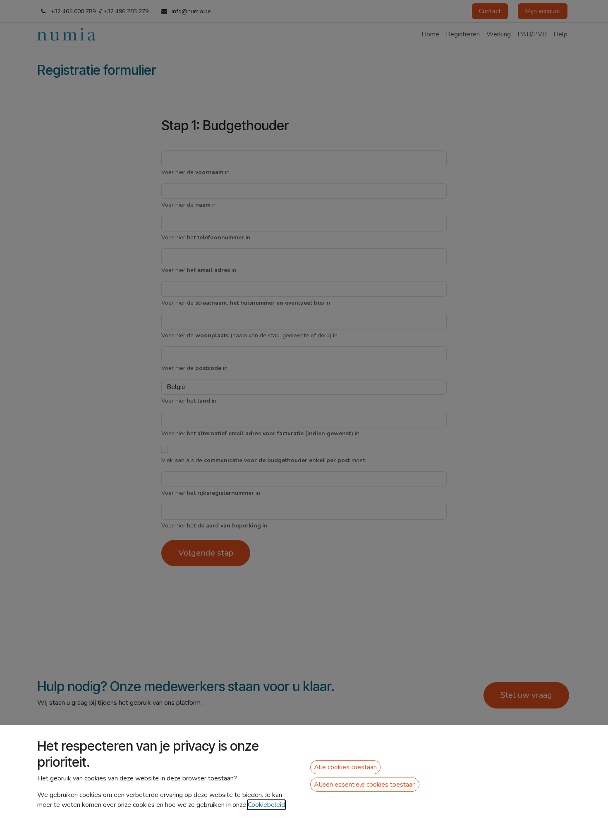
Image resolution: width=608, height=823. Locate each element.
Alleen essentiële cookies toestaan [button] (365, 784)
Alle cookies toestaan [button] (345, 767)
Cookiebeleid (266, 804)
